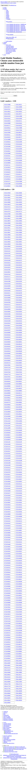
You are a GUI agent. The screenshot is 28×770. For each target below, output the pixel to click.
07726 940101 (7, 518)
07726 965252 (7, 565)
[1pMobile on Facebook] (9, 746)
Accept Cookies (12, 2)
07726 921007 (19, 458)
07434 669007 (19, 362)
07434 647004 (7, 302)
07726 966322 (19, 572)
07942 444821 (7, 665)
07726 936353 (19, 497)
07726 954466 (7, 544)
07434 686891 (19, 383)
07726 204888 (7, 139)
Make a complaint (7, 740)
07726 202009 (7, 416)
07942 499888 (19, 186)
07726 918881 (19, 448)
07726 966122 (7, 569)
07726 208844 (19, 416)
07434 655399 (7, 320)
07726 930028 (7, 481)
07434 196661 (7, 197)
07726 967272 (19, 588)
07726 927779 (19, 469)
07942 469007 (19, 679)
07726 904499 (19, 430)
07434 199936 (7, 241)
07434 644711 (7, 292)
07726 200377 (7, 414)
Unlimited (8, 18)
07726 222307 (19, 423)
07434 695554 (19, 395)
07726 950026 (7, 537)
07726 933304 (19, 493)
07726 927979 (7, 472)
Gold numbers (9, 41)
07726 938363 (7, 500)
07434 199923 (19, 237)
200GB (7, 17)
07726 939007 (7, 502)
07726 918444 (7, 144)
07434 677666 (19, 130)
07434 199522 (7, 230)
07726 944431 (19, 525)
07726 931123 (19, 483)
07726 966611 (19, 579)
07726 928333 (19, 151)
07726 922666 (7, 146)
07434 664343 (7, 334)
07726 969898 (7, 602)
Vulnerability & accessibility (9, 739)
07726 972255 (19, 621)
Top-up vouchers (9, 34)
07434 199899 (19, 232)
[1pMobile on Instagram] (9, 748)
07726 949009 (7, 532)
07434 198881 (19, 218)
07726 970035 (7, 609)
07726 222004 (19, 420)
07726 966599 (19, 574)
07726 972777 (7, 181)
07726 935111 (7, 155)
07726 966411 (7, 574)
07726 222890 (7, 427)
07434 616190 (7, 255)
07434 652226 (19, 313)
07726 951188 (19, 539)
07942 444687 (7, 663)
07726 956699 (19, 546)
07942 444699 (19, 663)
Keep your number (7, 727)
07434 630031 (7, 272)
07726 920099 (7, 458)
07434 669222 (7, 127)
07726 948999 (7, 162)
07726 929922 (7, 479)
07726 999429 (7, 637)
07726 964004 (19, 558)
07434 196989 (19, 204)
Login (4, 54)
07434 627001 (7, 269)
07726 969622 (7, 595)
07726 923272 (19, 462)
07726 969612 (19, 593)
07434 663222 (19, 125)
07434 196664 (19, 197)
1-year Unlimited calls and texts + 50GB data (15, 28)
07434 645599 (19, 295)
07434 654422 (19, 316)
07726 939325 (7, 507)
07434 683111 (7, 134)
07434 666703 (19, 355)
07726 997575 (7, 632)
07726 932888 (7, 153)
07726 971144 (7, 618)
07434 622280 (7, 260)
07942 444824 (19, 665)
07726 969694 (7, 600)
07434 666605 (19, 353)
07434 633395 (19, 281)
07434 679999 (7, 132)
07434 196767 (19, 199)
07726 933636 (7, 495)
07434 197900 (7, 213)
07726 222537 (19, 425)
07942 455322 (19, 670)
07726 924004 (19, 465)
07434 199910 (19, 234)
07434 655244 (19, 318)
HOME (5, 7)
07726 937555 (19, 158)
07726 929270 (7, 476)
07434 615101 (7, 253)
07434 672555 (7, 130)
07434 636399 (7, 285)
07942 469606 (7, 681)
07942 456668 (7, 672)
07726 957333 (19, 165)
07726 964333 (19, 169)
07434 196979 (7, 204)
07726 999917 (19, 653)
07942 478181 (19, 688)
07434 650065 (7, 311)
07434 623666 (19, 118)
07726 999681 (19, 639)
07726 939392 (19, 511)
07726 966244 (7, 572)
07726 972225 (7, 621)
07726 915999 (19, 141)
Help (4, 713)
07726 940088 (19, 516)
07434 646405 (19, 297)
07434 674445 (19, 369)
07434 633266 (19, 276)
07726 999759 (19, 642)
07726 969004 (19, 590)
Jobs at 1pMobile (7, 717)
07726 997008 (19, 630)
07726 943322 (7, 523)
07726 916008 (19, 446)
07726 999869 (7, 651)
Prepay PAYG (9, 21)
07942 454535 (7, 670)
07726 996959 (7, 628)
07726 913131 (7, 446)
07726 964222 (7, 169)
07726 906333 (7, 141)
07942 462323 (7, 677)
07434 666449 (19, 351)
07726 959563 (7, 553)
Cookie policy (6, 738)
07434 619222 (7, 118)
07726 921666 (19, 144)
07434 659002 (19, 327)
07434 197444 (19, 109)
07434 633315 (7, 279)
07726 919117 (7, 451)
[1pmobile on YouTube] (20, 748)
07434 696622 (7, 397)
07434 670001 (7, 365)
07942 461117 (19, 674)
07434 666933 (19, 360)
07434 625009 (7, 265)
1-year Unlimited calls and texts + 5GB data (15, 25)
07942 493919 (19, 695)
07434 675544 (7, 372)
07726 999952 (7, 658)
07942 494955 (7, 697)
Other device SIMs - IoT (11, 37)
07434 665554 (7, 337)
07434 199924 (7, 239)
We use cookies (4, 1)
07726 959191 (7, 551)
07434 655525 (19, 320)
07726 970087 (19, 614)
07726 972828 (7, 623)
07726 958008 (19, 549)
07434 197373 (7, 209)
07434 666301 (19, 348)
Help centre (8, 44)
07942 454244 (19, 667)
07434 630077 (19, 272)
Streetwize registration (8, 718)
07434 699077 (19, 404)
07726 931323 (7, 486)
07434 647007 (19, 302)
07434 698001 (19, 402)
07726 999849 (7, 649)
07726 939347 (19, 509)
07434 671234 (7, 367)
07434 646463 (7, 299)
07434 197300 (19, 206)
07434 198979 (7, 220)
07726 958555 (7, 167)
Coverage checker (10, 46)
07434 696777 (19, 137)
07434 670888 (19, 127)
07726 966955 (19, 586)
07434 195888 (7, 104)
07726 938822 (19, 500)
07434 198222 (7, 111)
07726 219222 (19, 139)
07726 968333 (7, 179)
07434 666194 (7, 346)
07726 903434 (7, 430)
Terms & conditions (7, 735)
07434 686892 (7, 386)
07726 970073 (7, 614)
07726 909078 (7, 439)
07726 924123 (7, 467)
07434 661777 (7, 125)
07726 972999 (7, 183)
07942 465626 (7, 679)
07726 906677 (7, 434)
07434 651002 (7, 313)
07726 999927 (19, 656)
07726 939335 (19, 507)
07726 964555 (7, 172)
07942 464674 (19, 677)
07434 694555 (7, 137)
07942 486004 (7, 693)
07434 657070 (7, 327)
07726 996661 (7, 625)
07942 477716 (19, 683)
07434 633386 (7, 281)
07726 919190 (7, 455)
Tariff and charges (10, 47)
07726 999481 (19, 637)
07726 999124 (19, 635)
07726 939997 (19, 514)
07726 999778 (19, 644)
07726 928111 (7, 151)
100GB (7, 15)
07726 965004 (19, 562)
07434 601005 (19, 246)
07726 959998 (7, 555)
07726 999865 (19, 649)
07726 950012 (19, 535)
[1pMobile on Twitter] (20, 746)
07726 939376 (7, 511)
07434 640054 (7, 288)
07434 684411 (19, 381)
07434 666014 (19, 337)
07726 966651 (7, 583)
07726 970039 (19, 609)
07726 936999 (19, 155)
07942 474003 (19, 681)
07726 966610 (7, 579)
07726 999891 (19, 651)
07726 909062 (19, 437)
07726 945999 (19, 160)
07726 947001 (7, 530)
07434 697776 (7, 402)
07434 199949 (7, 246)
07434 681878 (7, 379)
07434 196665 (7, 199)
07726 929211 (7, 474)
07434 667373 (7, 362)
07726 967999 (19, 176)
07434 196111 (19, 104)
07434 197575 (7, 211)
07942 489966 (7, 695)
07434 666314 (7, 351)
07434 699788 (19, 407)
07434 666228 (19, 346)
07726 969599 (7, 593)
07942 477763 (19, 686)
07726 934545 (7, 497)
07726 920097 (19, 455)
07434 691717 (19, 393)
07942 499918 (19, 700)
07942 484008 (19, 690)
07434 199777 (19, 113)
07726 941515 (19, 521)
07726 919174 (19, 453)
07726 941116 (7, 521)
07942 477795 (7, 688)
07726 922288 (19, 460)
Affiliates (5, 742)
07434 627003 (19, 269)
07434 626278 (19, 267)
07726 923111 (19, 146)
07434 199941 (19, 244)
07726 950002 (7, 535)
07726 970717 (7, 616)
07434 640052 (19, 285)
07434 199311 (7, 227)
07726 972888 (19, 181)
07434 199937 (19, 241)
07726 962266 (19, 555)
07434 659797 (7, 330)
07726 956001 (7, 546)
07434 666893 (7, 360)
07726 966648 (19, 581)
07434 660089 (7, 332)
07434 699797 (7, 409)
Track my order (6, 716)
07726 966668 (19, 583)
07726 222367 (7, 425)
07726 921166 (7, 460)
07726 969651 (19, 595)
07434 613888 (19, 116)
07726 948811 (19, 530)
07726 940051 (7, 516)
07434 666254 (7, 348)
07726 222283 (7, 423)
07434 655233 (7, 318)
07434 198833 (7, 218)
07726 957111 (7, 165)
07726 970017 (19, 604)
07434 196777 (7, 106)
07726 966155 (19, 569)
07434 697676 (19, 400)
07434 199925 (19, 239)
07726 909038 (7, 437)
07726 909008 (19, 434)
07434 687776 (19, 386)
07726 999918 (7, 656)
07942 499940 (7, 702)
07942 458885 (19, 672)
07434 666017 (7, 339)
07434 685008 (7, 383)
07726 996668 (19, 625)
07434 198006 (7, 216)
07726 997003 (7, 630)
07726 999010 (19, 632)
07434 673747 (7, 369)
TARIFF (5, 42)
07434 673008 (19, 367)
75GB (7, 14)
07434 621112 (7, 258)
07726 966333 (19, 172)
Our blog (8, 53)
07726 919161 (7, 453)
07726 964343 (7, 560)
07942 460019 (7, 674)
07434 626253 (7, 267)
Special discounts (7, 729)
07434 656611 (7, 325)
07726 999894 (7, 653)
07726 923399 (7, 465)
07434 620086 (19, 255)
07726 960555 (19, 167)
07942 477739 (7, 686)
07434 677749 (19, 374)
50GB (7, 12)
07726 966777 (7, 174)
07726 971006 (19, 616)
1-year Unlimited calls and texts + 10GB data (15, 26)
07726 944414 (7, 525)
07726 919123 (19, 451)
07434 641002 (7, 290)
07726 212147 (7, 420)
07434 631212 (19, 274)
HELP (4, 43)
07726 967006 (7, 588)
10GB (7, 11)
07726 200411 (19, 414)
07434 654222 (19, 123)
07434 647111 (19, 120)
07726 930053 (19, 481)
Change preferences (5, 2)
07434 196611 (7, 195)
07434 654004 (7, 316)
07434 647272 (7, 304)
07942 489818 (19, 693)
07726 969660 (7, 597)
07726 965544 (19, 565)
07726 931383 (19, 486)
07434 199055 (19, 223)
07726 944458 (7, 528)
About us (5, 712)
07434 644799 (19, 292)
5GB (7, 10)
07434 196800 (7, 202)
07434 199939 (7, 244)
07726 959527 (19, 551)
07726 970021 (7, 607)
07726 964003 (7, 558)
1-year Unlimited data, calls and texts (14, 31)
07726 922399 (7, 462)
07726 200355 (19, 411)
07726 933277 (7, 493)
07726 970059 (19, 611)
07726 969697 (19, 600)
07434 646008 (7, 297)
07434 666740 (7, 358)
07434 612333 (7, 116)
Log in (4, 722)
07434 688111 (19, 134)
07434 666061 (7, 344)
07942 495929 (19, 697)
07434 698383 (7, 404)
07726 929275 (19, 476)
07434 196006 (19, 192)
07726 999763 (7, 644)
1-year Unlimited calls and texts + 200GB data (16, 30)
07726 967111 (19, 174)
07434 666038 (7, 341)
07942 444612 (19, 660)
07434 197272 (7, 206)
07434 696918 (19, 397)
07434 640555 (7, 120)
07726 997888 (19, 183)
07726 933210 (19, 490)
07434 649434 (19, 306)
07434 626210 (19, 265)
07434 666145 (19, 344)
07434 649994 (7, 309)
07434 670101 (19, 365)
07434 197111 (7, 109)
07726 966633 (7, 581)
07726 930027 (19, 479)
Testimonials (6, 715)
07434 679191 (7, 376)
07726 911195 (7, 441)
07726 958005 (7, 549)
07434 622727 (19, 260)
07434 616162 (19, 253)
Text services (9, 52)
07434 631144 (7, 274)
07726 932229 (19, 488)
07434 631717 (7, 276)
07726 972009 (19, 618)
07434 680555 (19, 132)
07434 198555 (19, 111)
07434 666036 (19, 339)
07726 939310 (7, 504)
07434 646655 (19, 299)
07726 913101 (19, 444)
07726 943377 (19, 523)
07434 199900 (7, 234)
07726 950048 (19, 537)
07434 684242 (7, 381)
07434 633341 (19, 279)
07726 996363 (19, 623)
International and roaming (11, 48)
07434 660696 (19, 332)
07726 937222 (7, 158)
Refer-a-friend (6, 728)
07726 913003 (7, 444)
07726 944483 (19, 528)
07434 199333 (7, 113)
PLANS (5, 9)
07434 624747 (19, 262)
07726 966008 (19, 567)
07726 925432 (7, 469)
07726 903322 (19, 427)
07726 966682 (7, 586)
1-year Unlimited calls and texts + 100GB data (16, 29)
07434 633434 (7, 283)
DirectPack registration (8, 720)
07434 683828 (19, 379)
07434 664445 (19, 334)
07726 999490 (7, 639)
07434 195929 (7, 192)
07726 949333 (19, 162)
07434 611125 (7, 251)
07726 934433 (19, 495)
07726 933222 (19, 153)
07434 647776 (7, 306)
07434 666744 (19, 358)
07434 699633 (7, 407)
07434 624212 (7, 262)
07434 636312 (19, 283)
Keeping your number (10, 49)
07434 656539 (19, 323)
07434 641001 (19, 288)
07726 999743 (7, 642)
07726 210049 (7, 418)
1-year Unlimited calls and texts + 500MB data (16, 24)
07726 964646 (7, 562)
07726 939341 (7, 509)
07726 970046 (7, 611)
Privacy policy (6, 737)
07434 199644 (19, 230)
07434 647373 (19, 304)
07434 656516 (7, 323)
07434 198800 (19, 216)
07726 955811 (19, 544)
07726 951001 (7, 539)
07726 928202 (19, 472)
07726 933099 (7, 490)
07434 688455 (7, 390)
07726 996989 (19, 628)
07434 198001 (19, 213)
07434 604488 (19, 248)
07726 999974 (19, 658)
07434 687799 (7, 388)
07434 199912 (7, 237)
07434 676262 (19, 372)
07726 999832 (19, 646)
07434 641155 (19, 290)
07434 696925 (7, 400)
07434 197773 (19, 211)
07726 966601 (7, 576)
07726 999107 (7, 635)
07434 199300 (19, 225)
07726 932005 (7, 488)
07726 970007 (7, 604)
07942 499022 (7, 700)
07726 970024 (19, 607)
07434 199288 (7, 225)
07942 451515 (7, 667)
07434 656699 (19, 325)
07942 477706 (7, 683)
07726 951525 (7, 542)
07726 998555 (7, 186)
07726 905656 (7, 432)
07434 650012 (19, 309)
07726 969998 (19, 602)
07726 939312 (19, 504)
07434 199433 (19, 227)
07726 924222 (7, 148)
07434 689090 (7, 393)
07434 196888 (19, 106)
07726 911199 (19, 441)
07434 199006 (7, 223)
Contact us (5, 711)
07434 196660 (19, 195)
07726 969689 (19, 597)
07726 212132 (19, 418)
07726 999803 (7, 646)
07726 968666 (19, 179)
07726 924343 (19, 467)
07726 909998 (19, 439)
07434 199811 (7, 232)
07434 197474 (19, 209)
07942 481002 (7, 690)
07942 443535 (7, 660)
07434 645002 (7, 295)
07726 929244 (19, 474)
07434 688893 (19, 390)
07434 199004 (19, 220)
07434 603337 (7, 248)
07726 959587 (19, 553)
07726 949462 (19, 532)
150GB (7, 16)
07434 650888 (7, 123)
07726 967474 (7, 590)
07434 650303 (19, 311)
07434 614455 (19, 251)
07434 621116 (19, 258)
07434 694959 (7, 395)
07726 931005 (7, 483)
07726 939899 (7, 514)
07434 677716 (7, 374)
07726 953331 (19, 542)
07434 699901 (19, 409)
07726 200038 (7, 411)
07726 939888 (7, 160)
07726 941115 (19, 518)
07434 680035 (19, 376)
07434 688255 (19, 388)
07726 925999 (19, 148)
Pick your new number (11, 51)
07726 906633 (19, 432)
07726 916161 (7, 448)
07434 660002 (19, 330)
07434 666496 (7, 353)
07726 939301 (19, 502)
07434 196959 (19, 202)
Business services (9, 38)
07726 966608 (19, 576)
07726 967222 (7, 176)
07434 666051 (19, 341)
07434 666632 (7, 355)
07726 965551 (7, 567)
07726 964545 (19, 560)
